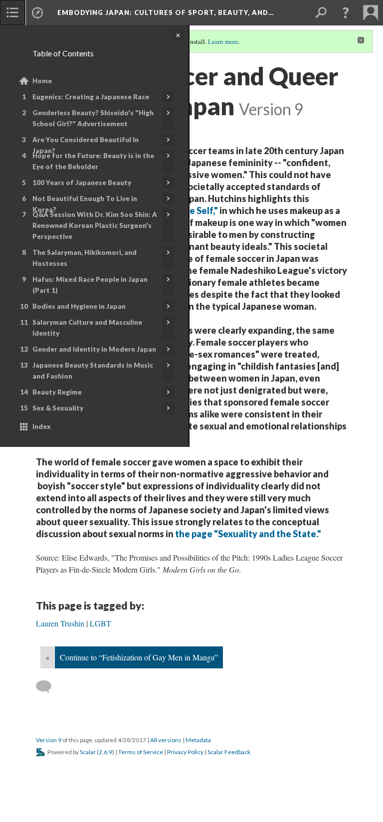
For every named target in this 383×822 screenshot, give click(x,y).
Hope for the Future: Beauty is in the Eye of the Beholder (93, 161)
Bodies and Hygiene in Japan (79, 306)
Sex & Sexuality (57, 408)
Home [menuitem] (42, 81)
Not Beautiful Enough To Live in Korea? (84, 204)
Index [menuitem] (41, 426)
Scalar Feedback (228, 752)
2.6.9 (105, 752)
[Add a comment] (48, 686)
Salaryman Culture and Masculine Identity (87, 327)
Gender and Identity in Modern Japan (94, 349)
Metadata (198, 740)
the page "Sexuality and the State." (249, 533)
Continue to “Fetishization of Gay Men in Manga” (139, 657)
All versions (166, 740)
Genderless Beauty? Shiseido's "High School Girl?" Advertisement (93, 118)
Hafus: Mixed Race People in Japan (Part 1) (90, 284)
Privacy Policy (185, 752)
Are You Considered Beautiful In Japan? (85, 145)
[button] (345, 12)
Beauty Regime (57, 392)
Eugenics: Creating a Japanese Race (90, 97)
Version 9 (48, 740)
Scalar (88, 752)
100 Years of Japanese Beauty (81, 183)
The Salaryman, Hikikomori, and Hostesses (84, 257)
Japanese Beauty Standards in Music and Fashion (92, 370)
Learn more (223, 41)
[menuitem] (12, 12)
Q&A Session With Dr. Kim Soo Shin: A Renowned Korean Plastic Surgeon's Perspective (94, 225)
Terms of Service (140, 752)
